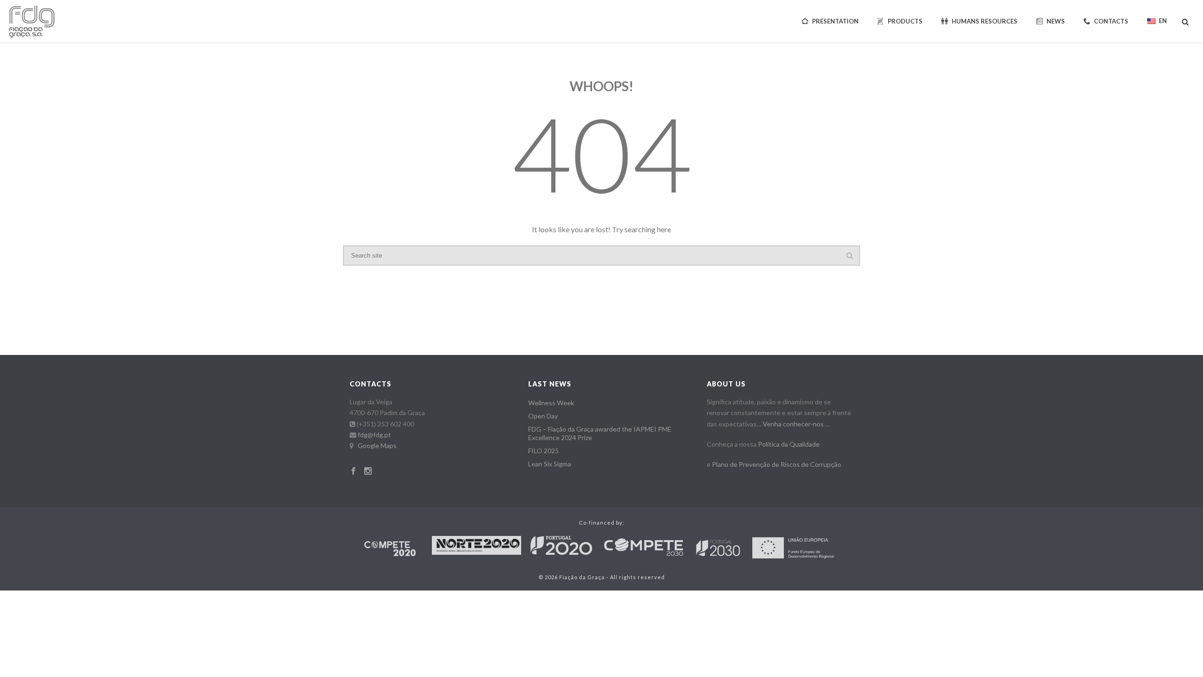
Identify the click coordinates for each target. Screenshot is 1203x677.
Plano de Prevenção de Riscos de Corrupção (776, 464)
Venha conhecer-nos (793, 424)
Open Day (543, 416)
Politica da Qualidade (789, 444)
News (1056, 21)
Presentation (835, 21)
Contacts (1111, 21)
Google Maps (377, 445)
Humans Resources (984, 21)
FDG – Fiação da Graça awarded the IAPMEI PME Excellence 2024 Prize (600, 433)
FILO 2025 (543, 451)
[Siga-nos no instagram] (368, 471)
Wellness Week (551, 403)
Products (905, 21)
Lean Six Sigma (549, 464)
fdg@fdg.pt (374, 435)
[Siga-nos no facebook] (353, 471)
